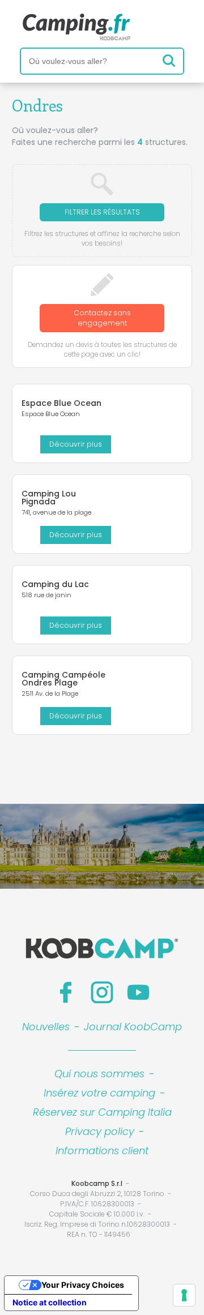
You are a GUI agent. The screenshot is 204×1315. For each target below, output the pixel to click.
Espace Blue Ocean (61, 403)
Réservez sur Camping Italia (102, 1112)
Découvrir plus (75, 444)
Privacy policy (99, 1131)
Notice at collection (49, 1302)
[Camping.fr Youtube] (138, 992)
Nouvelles (46, 1027)
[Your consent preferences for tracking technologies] (184, 1295)
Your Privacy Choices (82, 1285)
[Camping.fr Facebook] (65, 992)
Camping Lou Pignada (49, 497)
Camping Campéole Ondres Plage (63, 678)
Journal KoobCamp (133, 1027)
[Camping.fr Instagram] (102, 992)
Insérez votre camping (99, 1093)
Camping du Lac (55, 584)
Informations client (102, 1150)
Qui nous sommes (99, 1073)
